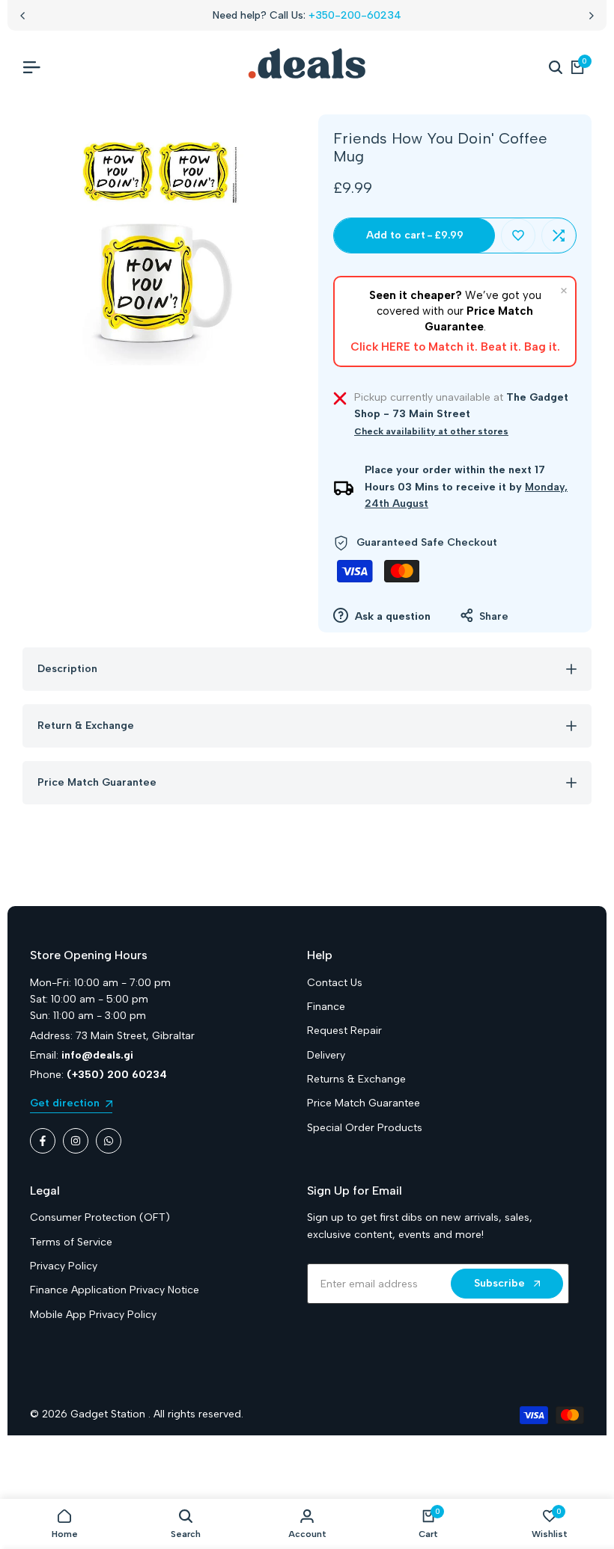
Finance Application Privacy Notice (114, 1290)
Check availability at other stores (431, 431)
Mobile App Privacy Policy (93, 1314)
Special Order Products (364, 1127)
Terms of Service (71, 1242)
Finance (326, 1006)
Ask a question (391, 616)
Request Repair (344, 1030)
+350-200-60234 (354, 15)
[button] (518, 235)
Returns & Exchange (356, 1079)
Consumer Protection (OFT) (100, 1217)
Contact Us (334, 982)
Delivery (326, 1055)
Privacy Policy (63, 1266)
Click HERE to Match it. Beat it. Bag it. (455, 347)
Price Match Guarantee (363, 1103)
